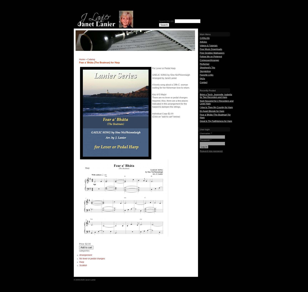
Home (82, 59)
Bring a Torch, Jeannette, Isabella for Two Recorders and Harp (216, 96)
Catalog (91, 59)
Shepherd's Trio (207, 67)
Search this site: (167, 21)
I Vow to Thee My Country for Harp (216, 107)
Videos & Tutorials (208, 45)
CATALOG (205, 38)
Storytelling (205, 71)
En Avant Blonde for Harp (212, 111)
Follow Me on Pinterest (211, 56)
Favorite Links (206, 75)
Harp (81, 262)
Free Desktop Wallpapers (212, 53)
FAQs (202, 78)
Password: (205, 140)
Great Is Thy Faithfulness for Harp (216, 121)
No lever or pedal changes (92, 258)
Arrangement (85, 255)
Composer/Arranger (209, 60)
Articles (203, 42)
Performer (204, 64)
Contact (203, 82)
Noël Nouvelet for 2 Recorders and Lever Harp (216, 102)
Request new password (211, 151)
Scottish (83, 265)
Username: (206, 133)
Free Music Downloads (211, 49)
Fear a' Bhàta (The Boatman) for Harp (215, 116)
